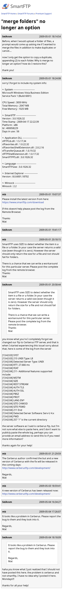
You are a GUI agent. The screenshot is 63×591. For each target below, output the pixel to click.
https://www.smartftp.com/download (23, 202)
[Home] (16, 10)
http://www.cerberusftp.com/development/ (26, 468)
